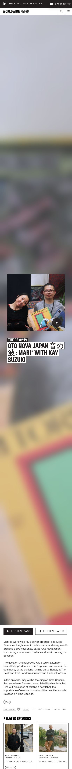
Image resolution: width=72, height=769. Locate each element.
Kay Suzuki (9, 709)
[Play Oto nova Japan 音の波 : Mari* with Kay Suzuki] (56, 322)
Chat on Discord (63, 4)
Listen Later (53, 631)
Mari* (26, 709)
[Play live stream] (4, 4)
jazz (7, 702)
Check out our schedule (25, 3)
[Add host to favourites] (18, 709)
